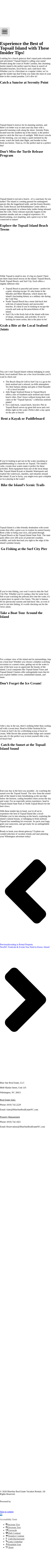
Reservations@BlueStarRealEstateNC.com (25, 1126)
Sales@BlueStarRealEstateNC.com (22, 1109)
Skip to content (6, 1512)
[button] (1, 1514)
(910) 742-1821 (14, 1122)
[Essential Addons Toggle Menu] (4, 32)
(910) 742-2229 (14, 1105)
